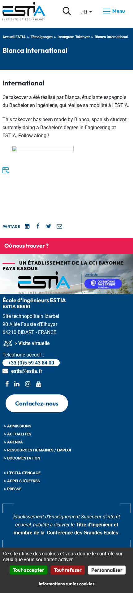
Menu (118, 11)
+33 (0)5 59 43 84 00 (31, 363)
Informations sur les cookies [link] (66, 584)
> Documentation (22, 458)
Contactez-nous (36, 403)
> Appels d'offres (22, 481)
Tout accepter (28, 570)
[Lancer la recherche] (67, 11)
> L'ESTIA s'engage (22, 473)
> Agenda (13, 442)
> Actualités (17, 434)
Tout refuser (68, 570)
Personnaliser (106, 570)
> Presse (12, 489)
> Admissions (17, 426)
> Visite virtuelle (31, 343)
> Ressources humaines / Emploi (37, 450)
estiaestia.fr (26, 371)
